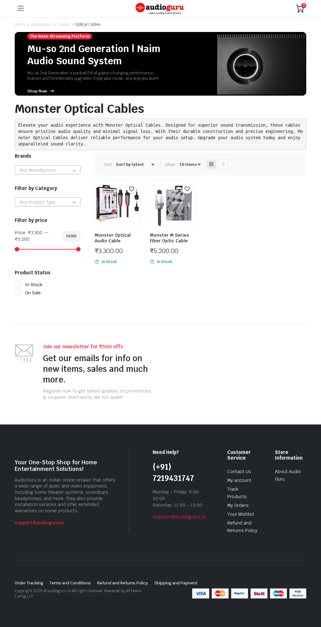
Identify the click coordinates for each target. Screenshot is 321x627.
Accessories (41, 24)
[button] (132, 189)
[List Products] (223, 164)
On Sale (33, 293)
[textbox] (47, 170)
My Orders (238, 505)
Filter (71, 236)
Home (20, 24)
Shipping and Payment (175, 583)
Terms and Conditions (70, 583)
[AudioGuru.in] (160, 8)
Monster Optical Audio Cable (113, 238)
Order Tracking (29, 583)
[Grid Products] (211, 164)
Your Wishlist (240, 514)
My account (239, 480)
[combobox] (48, 170)
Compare (135, 201)
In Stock (34, 284)
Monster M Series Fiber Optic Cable (169, 238)
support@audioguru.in (39, 522)
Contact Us (239, 471)
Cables (64, 24)
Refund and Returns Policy (122, 583)
